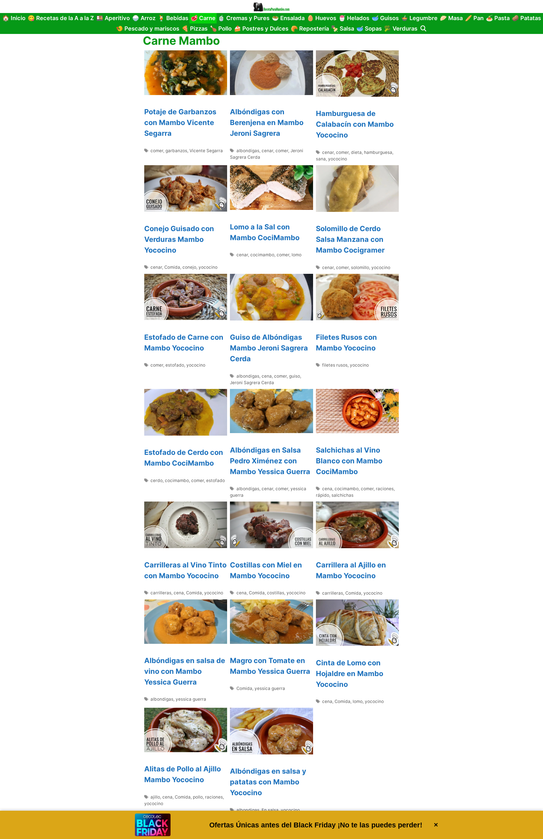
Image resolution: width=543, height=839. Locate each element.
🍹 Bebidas (173, 18)
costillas (275, 592)
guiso (294, 376)
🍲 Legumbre (419, 18)
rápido (322, 495)
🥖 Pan (474, 18)
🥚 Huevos (321, 18)
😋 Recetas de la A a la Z (61, 18)
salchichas (342, 495)
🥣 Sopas (369, 28)
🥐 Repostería (310, 28)
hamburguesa (378, 152)
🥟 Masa (451, 18)
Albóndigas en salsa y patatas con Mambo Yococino (268, 782)
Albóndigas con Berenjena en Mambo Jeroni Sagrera (266, 122)
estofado (174, 365)
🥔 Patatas (526, 18)
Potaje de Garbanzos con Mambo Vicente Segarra (180, 122)
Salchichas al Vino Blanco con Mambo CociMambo (349, 461)
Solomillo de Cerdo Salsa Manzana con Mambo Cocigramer (350, 239)
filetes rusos (335, 365)
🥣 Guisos (385, 18)
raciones (385, 488)
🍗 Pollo (221, 28)
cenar (267, 150)
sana (321, 159)
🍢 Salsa (342, 28)
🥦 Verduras (400, 28)
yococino (337, 159)
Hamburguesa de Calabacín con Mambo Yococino (355, 124)
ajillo (155, 797)
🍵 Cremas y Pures (244, 18)
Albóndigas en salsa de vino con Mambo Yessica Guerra (184, 671)
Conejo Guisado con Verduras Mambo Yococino (179, 239)
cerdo (156, 480)
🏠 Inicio (13, 18)
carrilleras (160, 592)
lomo (296, 254)
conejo (189, 267)
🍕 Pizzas (195, 28)
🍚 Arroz (144, 18)
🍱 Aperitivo (113, 18)
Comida (172, 267)
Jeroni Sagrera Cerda (252, 382)
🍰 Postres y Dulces (261, 28)
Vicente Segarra (206, 150)
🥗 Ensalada (288, 18)
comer (156, 150)
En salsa (270, 810)
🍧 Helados (354, 18)
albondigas (247, 150)
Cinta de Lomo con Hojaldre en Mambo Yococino (349, 674)
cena (267, 376)
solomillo (360, 267)
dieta (356, 152)
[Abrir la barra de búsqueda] (423, 28)
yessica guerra (191, 699)
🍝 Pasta (498, 18)
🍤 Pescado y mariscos (147, 28)
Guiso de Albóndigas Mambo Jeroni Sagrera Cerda (269, 348)
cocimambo (262, 254)
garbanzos (176, 150)
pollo (198, 797)
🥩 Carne (203, 18)
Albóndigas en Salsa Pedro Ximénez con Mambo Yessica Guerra (270, 461)
